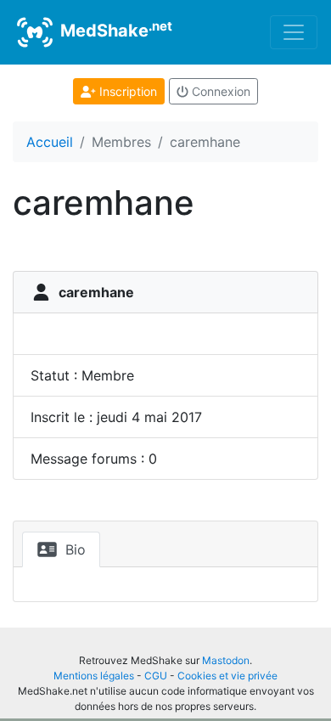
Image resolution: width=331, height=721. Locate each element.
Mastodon (226, 660)
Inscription (126, 91)
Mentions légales (93, 675)
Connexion (219, 91)
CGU (155, 675)
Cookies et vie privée (227, 675)
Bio (73, 549)
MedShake (114, 30)
